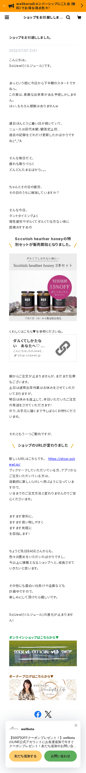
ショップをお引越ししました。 (30, 37)
